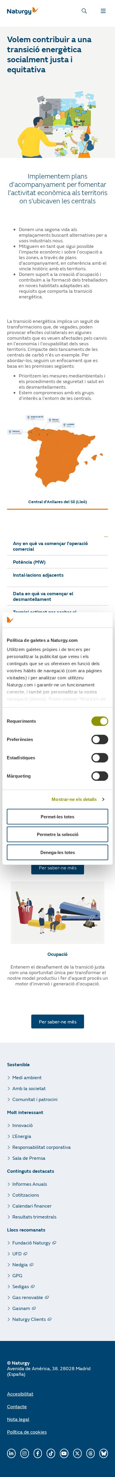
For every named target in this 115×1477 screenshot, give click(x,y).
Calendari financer (32, 1205)
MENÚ (104, 10)
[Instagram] (24, 1453)
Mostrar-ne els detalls (74, 799)
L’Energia (21, 1136)
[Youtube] (64, 1453)
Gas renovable (27, 1297)
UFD (17, 1253)
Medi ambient (27, 1077)
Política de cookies (27, 1432)
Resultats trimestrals (34, 1216)
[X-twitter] (77, 1453)
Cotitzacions (25, 1195)
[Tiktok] (51, 1453)
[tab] (57, 502)
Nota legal (18, 1419)
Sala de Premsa (28, 1158)
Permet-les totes (57, 816)
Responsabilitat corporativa (41, 1147)
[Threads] (90, 1453)
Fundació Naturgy (31, 1242)
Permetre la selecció (57, 834)
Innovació (22, 1125)
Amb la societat (29, 1088)
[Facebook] (38, 1453)
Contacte (17, 1406)
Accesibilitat (20, 1393)
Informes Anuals (29, 1184)
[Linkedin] (11, 1453)
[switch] (99, 739)
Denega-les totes (57, 852)
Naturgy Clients (29, 1319)
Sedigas (20, 1286)
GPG (17, 1275)
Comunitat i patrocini (35, 1099)
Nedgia (20, 1264)
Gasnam (21, 1308)
